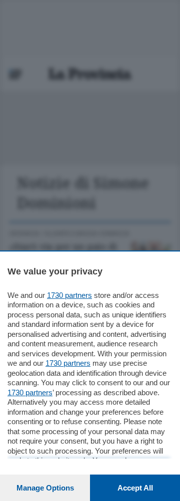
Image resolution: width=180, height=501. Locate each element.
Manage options (45, 488)
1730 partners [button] (69, 295)
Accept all (135, 488)
